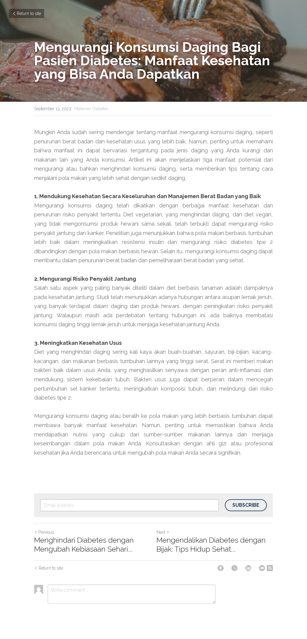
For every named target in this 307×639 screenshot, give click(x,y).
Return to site (29, 13)
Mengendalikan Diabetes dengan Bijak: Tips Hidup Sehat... (211, 544)
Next (160, 532)
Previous (46, 532)
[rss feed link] (270, 568)
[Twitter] (234, 568)
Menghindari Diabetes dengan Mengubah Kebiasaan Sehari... (84, 544)
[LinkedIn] (248, 568)
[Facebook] (221, 568)
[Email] (262, 568)
